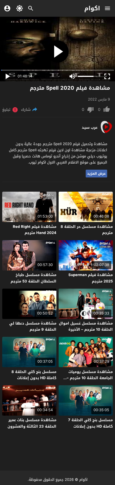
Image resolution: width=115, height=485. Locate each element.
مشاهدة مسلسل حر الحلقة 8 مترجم (87, 229)
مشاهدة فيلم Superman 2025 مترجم (90, 277)
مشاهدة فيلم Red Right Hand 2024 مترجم (34, 229)
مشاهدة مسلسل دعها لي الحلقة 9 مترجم (32, 326)
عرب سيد (89, 127)
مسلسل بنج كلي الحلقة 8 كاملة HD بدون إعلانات (33, 374)
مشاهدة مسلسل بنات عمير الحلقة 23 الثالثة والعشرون (32, 423)
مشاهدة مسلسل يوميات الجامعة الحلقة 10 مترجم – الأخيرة (90, 377)
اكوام (92, 8)
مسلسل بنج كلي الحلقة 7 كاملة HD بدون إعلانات (90, 423)
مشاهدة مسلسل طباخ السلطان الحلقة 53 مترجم (33, 277)
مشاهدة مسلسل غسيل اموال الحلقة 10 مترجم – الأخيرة (86, 326)
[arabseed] (106, 132)
